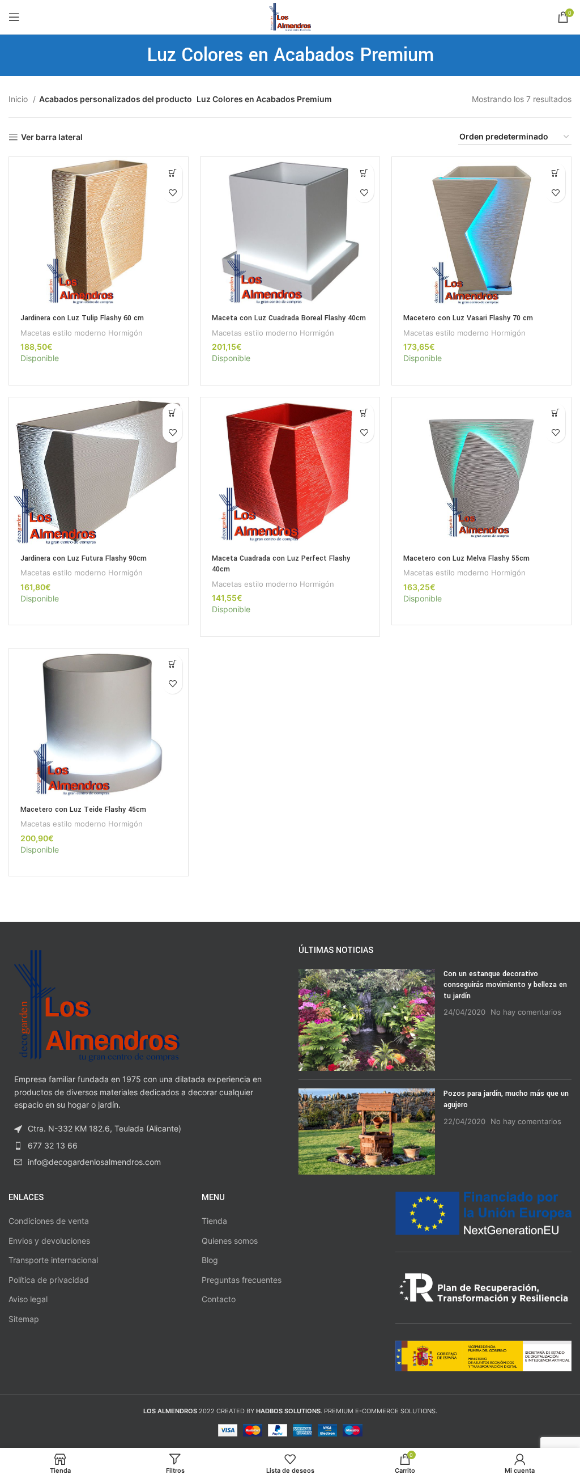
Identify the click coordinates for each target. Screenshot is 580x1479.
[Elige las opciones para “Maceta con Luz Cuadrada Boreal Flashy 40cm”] (364, 173)
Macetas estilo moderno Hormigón (81, 332)
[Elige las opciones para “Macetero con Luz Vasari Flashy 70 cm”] (555, 173)
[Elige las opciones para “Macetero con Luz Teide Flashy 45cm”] (172, 664)
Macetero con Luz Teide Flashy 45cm (83, 809)
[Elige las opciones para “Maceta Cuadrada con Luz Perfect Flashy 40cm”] (364, 413)
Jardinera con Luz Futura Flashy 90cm (83, 558)
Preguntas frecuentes (242, 1280)
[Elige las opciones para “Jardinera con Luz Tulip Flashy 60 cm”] (172, 173)
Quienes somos (230, 1240)
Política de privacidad (48, 1280)
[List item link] (145, 1145)
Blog (210, 1260)
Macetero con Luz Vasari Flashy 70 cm (468, 318)
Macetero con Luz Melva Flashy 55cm (466, 558)
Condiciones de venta (48, 1221)
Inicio (19, 99)
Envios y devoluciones (49, 1240)
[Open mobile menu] (14, 17)
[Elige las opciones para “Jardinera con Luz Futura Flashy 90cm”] (172, 413)
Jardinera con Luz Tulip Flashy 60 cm (82, 318)
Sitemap (23, 1319)
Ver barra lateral (52, 137)
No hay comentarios (526, 1012)
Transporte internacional (53, 1260)
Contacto (219, 1299)
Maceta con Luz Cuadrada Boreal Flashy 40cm (289, 318)
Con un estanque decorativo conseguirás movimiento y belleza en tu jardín (505, 985)
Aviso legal (28, 1299)
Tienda (214, 1221)
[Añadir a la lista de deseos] (172, 192)
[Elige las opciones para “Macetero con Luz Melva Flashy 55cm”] (555, 413)
